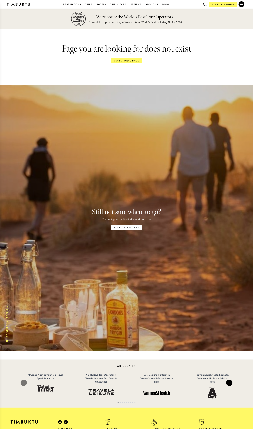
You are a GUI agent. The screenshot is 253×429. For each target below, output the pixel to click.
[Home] (18, 4)
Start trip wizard (126, 227)
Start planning (223, 4)
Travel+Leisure (132, 22)
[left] (24, 383)
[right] (229, 383)
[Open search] (205, 4)
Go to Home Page (126, 60)
